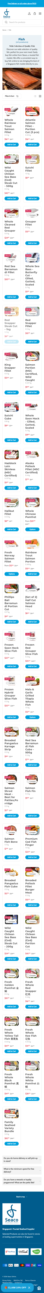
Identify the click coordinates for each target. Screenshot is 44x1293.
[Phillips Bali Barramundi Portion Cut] (12, 588)
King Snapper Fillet (10, 367)
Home (4, 30)
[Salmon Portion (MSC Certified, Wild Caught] (32, 356)
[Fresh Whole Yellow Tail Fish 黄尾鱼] (12, 1021)
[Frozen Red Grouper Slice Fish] (32, 636)
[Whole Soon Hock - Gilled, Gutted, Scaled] (32, 407)
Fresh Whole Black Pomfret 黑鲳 (12, 1080)
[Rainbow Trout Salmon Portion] (32, 543)
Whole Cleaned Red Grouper (10, 226)
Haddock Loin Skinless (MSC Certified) (11, 469)
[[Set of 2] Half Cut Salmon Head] (32, 588)
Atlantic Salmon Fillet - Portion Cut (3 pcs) (32, 126)
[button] (34, 13)
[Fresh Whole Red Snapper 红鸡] (32, 973)
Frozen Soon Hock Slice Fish (12, 647)
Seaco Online (12, 1276)
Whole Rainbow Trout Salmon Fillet (10, 126)
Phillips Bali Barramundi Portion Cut (11, 603)
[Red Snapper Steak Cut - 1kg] (12, 311)
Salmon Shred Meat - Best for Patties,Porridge (11, 796)
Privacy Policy (6, 1280)
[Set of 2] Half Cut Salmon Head (31, 602)
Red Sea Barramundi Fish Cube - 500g (31, 746)
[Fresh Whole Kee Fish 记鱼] (32, 1021)
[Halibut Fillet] (12, 502)
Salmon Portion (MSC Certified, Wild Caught (31, 372)
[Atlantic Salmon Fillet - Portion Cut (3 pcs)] (32, 111)
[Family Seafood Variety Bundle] (12, 1113)
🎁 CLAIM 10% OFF (15, 1287)
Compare (12, 113)
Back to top (20, 1197)
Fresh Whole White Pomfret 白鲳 (32, 1080)
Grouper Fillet (30, 223)
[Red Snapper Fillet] (32, 311)
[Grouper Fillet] (32, 213)
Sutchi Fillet (29, 169)
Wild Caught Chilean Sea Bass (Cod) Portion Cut (31, 937)
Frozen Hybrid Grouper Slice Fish (11, 694)
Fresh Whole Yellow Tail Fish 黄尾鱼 (11, 1034)
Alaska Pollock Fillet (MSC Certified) (32, 468)
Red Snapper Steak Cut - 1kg (11, 325)
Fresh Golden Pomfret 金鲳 (12, 986)
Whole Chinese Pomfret (30, 513)
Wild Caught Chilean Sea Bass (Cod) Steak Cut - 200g (11, 937)
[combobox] (22, 22)
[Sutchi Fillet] (32, 159)
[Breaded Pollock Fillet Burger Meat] (32, 871)
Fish (10, 30)
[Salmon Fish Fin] (32, 779)
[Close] (29, 1288)
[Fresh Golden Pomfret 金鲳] (12, 973)
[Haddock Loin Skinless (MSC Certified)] (12, 454)
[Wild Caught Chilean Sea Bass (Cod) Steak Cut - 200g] (12, 919)
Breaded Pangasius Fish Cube (11, 883)
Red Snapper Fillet (30, 323)
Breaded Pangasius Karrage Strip (11, 745)
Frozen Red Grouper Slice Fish (31, 649)
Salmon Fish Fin (30, 790)
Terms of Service (30, 1280)
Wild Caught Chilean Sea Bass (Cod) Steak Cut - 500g (11, 176)
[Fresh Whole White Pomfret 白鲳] (32, 1065)
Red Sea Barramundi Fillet (11, 269)
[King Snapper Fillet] (12, 356)
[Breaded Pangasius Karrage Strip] (12, 731)
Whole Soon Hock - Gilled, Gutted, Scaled (32, 421)
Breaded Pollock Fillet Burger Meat (30, 886)
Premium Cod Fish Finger (31, 841)
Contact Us (18, 1283)
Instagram (35, 1285)
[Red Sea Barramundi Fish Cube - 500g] (32, 731)
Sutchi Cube (9, 417)
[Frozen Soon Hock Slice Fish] (12, 636)
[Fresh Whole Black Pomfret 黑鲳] (12, 1065)
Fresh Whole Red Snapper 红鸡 (30, 988)
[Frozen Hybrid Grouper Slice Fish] (12, 681)
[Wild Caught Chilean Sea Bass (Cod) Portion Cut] (32, 919)
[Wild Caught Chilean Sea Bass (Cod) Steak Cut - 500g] (12, 159)
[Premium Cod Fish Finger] (32, 830)
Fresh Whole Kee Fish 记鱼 (31, 1034)
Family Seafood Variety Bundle (10, 1127)
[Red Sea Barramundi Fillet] (12, 257)
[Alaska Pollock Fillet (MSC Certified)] (32, 454)
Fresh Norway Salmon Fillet (10, 557)
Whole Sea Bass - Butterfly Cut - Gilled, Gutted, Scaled (32, 275)
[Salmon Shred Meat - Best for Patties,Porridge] (12, 779)
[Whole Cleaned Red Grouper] (12, 213)
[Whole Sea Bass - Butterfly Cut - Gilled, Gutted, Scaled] (32, 257)
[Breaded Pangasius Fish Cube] (12, 871)
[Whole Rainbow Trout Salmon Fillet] (12, 111)
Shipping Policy (7, 1283)
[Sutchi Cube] (12, 407)
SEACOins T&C (18, 1280)
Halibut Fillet (9, 512)
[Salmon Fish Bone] (12, 830)
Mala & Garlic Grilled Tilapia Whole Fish (29, 697)
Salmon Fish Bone (11, 840)
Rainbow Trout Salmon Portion (31, 557)
